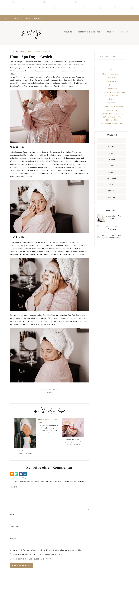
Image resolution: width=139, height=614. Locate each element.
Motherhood (112, 178)
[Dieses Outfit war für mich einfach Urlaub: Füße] (7, 7)
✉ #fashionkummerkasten (111, 124)
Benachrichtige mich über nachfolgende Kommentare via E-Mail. (37, 554)
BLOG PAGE (112, 81)
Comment (13, 487)
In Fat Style (31, 31)
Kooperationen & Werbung (112, 106)
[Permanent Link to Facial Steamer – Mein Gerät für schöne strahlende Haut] (25, 448)
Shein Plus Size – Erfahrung (112, 228)
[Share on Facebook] (47, 393)
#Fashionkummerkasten (112, 74)
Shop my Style (112, 110)
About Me (112, 78)
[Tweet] (49, 393)
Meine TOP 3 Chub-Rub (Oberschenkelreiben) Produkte (111, 237)
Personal (111, 191)
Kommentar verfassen (42, 52)
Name (12, 514)
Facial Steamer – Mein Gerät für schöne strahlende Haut (25, 453)
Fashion (112, 159)
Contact (112, 85)
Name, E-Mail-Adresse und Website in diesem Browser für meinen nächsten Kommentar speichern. (48, 550)
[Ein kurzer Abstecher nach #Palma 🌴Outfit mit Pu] (69, 7)
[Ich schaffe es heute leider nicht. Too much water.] (54, 7)
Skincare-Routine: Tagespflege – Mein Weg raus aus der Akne (73, 441)
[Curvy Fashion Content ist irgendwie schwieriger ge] (85, 7)
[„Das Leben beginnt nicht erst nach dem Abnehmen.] (115, 7)
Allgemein (112, 147)
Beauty (111, 153)
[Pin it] (51, 393)
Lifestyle (111, 172)
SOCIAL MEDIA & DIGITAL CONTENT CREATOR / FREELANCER (112, 117)
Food (112, 166)
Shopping (111, 197)
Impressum (111, 103)
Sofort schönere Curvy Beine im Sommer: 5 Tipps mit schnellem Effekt (49, 429)
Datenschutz (112, 89)
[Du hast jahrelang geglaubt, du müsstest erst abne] (23, 7)
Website (13, 538)
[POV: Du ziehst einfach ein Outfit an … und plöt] (131, 7)
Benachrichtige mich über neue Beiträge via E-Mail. (32, 559)
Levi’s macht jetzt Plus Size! (111, 217)
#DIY (111, 140)
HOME (111, 99)
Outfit (111, 184)
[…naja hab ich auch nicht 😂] (100, 7)
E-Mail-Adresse (16, 526)
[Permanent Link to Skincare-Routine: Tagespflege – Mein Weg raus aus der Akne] (73, 436)
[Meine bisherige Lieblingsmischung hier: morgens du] (38, 7)
